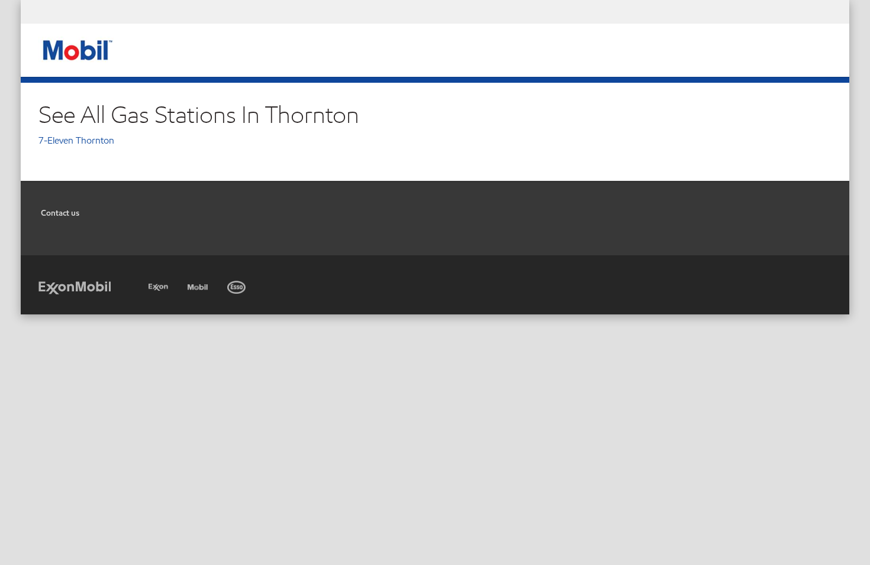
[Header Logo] (76, 49)
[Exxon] (159, 285)
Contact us (60, 213)
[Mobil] (199, 285)
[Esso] (237, 285)
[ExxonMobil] (74, 287)
